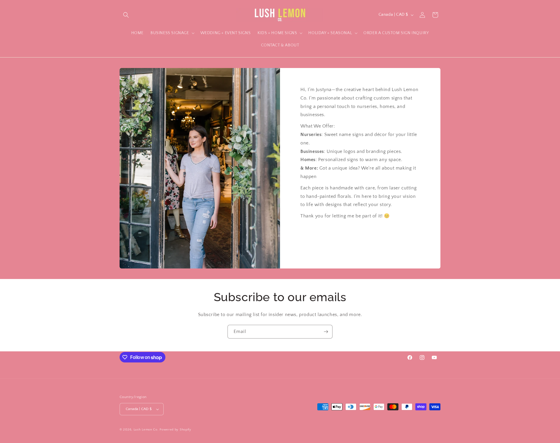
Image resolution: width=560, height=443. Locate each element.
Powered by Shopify (175, 429)
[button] (126, 14)
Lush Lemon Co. (146, 429)
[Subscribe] (325, 332)
